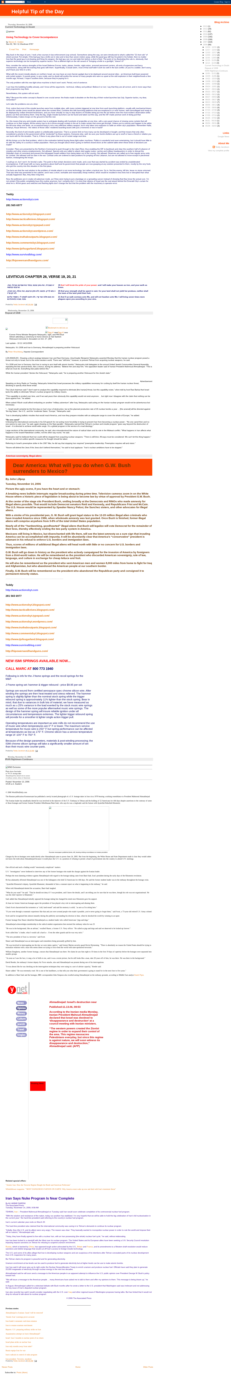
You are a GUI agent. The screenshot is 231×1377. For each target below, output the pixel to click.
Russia (8, 1247)
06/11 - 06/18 (211, 121)
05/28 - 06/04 (211, 126)
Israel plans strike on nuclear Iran (18, 1342)
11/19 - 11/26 (211, 60)
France (90, 1247)
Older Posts (148, 1367)
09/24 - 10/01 (211, 86)
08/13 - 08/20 (211, 102)
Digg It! (51, 332)
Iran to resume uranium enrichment (19, 1325)
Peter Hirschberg (15, 352)
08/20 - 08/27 (211, 100)
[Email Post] (35, 304)
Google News (223, 136)
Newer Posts (7, 1367)
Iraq (70, 1292)
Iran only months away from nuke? (19, 1346)
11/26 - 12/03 (211, 58)
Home (77, 1367)
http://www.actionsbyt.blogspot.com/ (28, 214)
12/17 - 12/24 (211, 50)
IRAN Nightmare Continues (19, 759)
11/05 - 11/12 (211, 73)
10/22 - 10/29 (211, 78)
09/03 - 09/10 (211, 94)
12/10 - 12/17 (211, 52)
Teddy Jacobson (222, 147)
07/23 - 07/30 (211, 110)
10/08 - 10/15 (211, 81)
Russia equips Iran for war (16, 1350)
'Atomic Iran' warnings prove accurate (20, 1317)
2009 (205, 37)
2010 (205, 34)
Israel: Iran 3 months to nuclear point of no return (24, 1338)
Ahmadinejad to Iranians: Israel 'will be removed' (24, 1313)
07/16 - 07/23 (211, 113)
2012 (205, 29)
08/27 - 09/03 (211, 97)
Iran (16, 1212)
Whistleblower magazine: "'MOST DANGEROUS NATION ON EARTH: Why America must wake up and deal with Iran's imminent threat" (61, 1189)
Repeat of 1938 (12, 313)
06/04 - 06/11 (211, 123)
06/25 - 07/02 (211, 118)
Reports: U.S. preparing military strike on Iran (23, 1329)
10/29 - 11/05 (211, 76)
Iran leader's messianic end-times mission (21, 1321)
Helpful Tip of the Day (37, 11)
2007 (205, 42)
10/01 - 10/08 (211, 84)
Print (24, 49)
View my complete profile (218, 150)
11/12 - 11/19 (211, 63)
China (31, 1247)
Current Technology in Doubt (20, 27)
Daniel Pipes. (139, 975)
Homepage (34, 49)
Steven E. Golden (16, 42)
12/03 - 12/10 (211, 55)
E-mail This (14, 49)
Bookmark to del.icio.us (58, 328)
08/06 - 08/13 (211, 105)
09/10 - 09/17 (211, 92)
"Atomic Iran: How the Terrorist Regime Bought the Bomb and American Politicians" (38, 1185)
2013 (205, 26)
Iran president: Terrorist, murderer (19, 1359)
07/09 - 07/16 (211, 115)
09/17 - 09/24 (211, 89)
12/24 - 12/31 (211, 47)
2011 (205, 31)
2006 (205, 44)
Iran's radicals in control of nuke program (21, 1355)
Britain (79, 1247)
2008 (205, 39)
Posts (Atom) (22, 1372)
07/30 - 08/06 (211, 107)
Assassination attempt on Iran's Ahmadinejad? (23, 1334)
